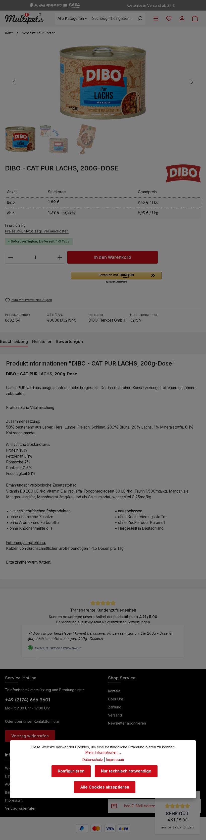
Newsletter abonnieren (127, 723)
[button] (116, 278)
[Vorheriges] (14, 82)
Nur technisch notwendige (126, 771)
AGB (8, 784)
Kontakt (114, 691)
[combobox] (112, 18)
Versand (115, 715)
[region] (103, 100)
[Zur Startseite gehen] (24, 18)
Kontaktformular (47, 721)
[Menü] (156, 19)
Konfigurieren (71, 771)
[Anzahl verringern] (10, 257)
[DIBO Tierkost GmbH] (183, 173)
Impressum (14, 800)
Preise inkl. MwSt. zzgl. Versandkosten (37, 231)
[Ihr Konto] (182, 19)
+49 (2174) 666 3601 (27, 699)
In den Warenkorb (112, 257)
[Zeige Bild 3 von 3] (113, 114)
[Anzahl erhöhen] (60, 257)
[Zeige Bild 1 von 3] (96, 114)
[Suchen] (139, 18)
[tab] (14, 341)
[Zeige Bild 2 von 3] (106, 114)
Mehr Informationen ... (103, 752)
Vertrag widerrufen (30, 736)
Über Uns (116, 699)
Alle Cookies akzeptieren (104, 787)
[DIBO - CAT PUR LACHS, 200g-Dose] (102, 82)
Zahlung (114, 707)
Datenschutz (92, 759)
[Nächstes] (191, 82)
